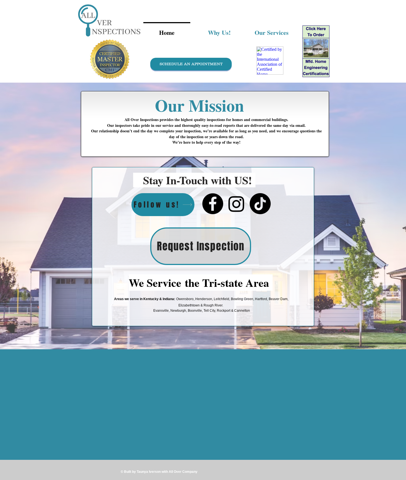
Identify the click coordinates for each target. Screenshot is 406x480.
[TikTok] (260, 203)
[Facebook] (212, 203)
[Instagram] (236, 203)
